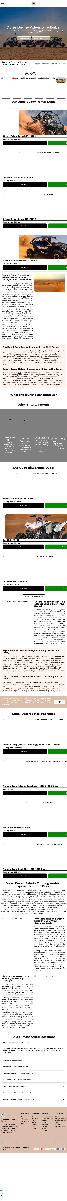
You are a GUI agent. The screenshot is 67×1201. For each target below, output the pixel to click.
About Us (24, 1119)
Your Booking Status (35, 1118)
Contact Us (25, 1121)
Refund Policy (34, 1127)
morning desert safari (11, 986)
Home (23, 1117)
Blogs (23, 1123)
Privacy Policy (34, 1123)
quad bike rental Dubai (37, 682)
